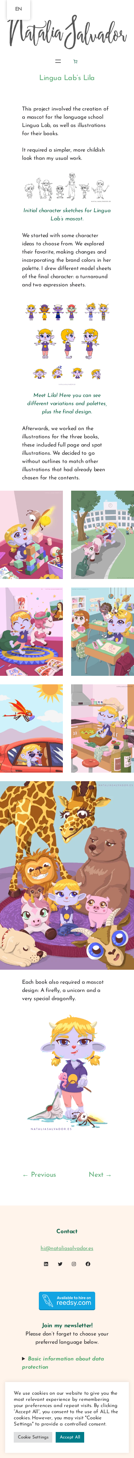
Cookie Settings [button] (33, 1437)
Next (96, 1175)
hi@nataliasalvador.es (67, 1248)
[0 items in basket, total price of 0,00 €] (75, 61)
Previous (43, 1175)
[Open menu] (58, 61)
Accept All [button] (70, 1437)
